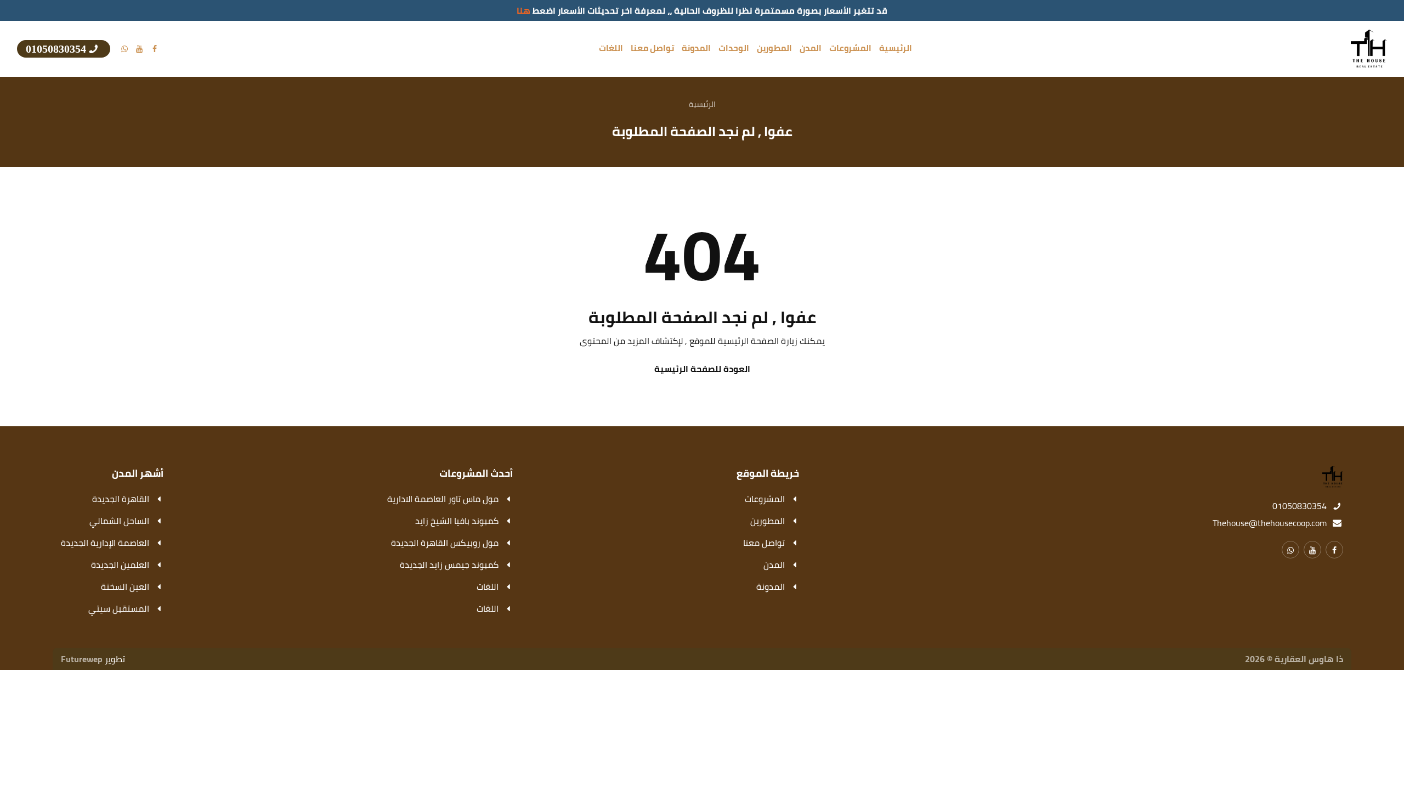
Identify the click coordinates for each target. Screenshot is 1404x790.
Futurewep (82, 659)
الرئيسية (895, 48)
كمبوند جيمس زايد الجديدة (449, 564)
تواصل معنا (652, 48)
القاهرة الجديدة (120, 498)
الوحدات (733, 48)
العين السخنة (125, 586)
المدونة (696, 48)
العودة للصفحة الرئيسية (702, 368)
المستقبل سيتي (118, 608)
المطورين (774, 48)
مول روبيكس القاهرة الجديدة (445, 542)
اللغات (611, 48)
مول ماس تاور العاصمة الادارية (443, 498)
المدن (811, 48)
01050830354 (1299, 506)
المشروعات (850, 48)
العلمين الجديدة (120, 564)
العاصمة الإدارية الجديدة (105, 542)
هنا (523, 10)
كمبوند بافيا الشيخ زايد (457, 520)
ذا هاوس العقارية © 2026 (1294, 659)
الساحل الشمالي (119, 520)
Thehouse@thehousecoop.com (1270, 523)
